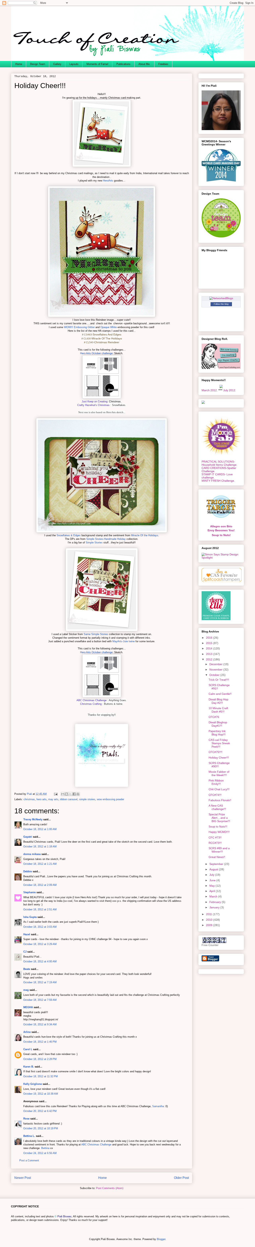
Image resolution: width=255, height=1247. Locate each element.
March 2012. (210, 390)
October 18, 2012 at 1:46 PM (40, 1041)
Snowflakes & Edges (69, 535)
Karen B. (28, 1066)
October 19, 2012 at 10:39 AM (40, 1093)
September (216, 864)
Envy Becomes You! (221, 530)
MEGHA (28, 1007)
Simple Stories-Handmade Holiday (106, 538)
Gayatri (27, 836)
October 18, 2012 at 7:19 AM (40, 982)
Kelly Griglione (32, 1083)
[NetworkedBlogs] (221, 298)
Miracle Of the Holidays (144, 535)
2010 (209, 919)
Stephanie (29, 892)
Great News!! (217, 857)
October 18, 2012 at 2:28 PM (40, 1059)
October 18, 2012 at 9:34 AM (40, 1024)
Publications (123, 64)
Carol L (27, 1049)
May (212, 885)
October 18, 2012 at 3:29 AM (40, 944)
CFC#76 (214, 717)
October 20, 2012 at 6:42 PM (40, 1111)
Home (18, 64)
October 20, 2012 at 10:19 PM (40, 1128)
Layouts (73, 64)
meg (26, 989)
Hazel (26, 934)
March (213, 896)
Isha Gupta (30, 917)
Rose (26, 1118)
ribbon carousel (68, 799)
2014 (209, 648)
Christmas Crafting (91, 703)
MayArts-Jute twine (123, 641)
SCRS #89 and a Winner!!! (219, 850)
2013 (209, 654)
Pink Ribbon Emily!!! (216, 782)
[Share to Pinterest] (78, 794)
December (216, 664)
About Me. (144, 64)
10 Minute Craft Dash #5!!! (218, 710)
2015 (209, 643)
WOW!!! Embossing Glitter (79, 327)
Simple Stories (94, 542)
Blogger (161, 1239)
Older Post (181, 1177)
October (214, 674)
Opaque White (108, 327)
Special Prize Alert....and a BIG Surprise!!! (219, 818)
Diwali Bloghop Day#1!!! (218, 724)
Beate (26, 969)
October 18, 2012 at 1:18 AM (40, 846)
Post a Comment (29, 1160)
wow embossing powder (110, 799)
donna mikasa (32, 854)
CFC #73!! (215, 837)
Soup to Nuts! (221, 535)
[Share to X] (70, 794)
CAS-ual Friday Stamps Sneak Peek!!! (219, 743)
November (216, 669)
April (212, 891)
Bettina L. (29, 1135)
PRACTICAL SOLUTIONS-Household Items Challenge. (219, 463)
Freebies (163, 64)
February (215, 902)
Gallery (57, 64)
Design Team (37, 64)
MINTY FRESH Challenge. (218, 480)
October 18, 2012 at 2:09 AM (40, 884)
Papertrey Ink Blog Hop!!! (217, 732)
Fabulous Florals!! (220, 800)
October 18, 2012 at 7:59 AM (40, 999)
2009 (209, 925)
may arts (53, 799)
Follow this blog (221, 304)
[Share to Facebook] (74, 794)
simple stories (87, 799)
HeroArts (108, 180)
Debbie (27, 871)
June (212, 880)
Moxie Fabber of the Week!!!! (219, 773)
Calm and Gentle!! (220, 693)
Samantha (158, 1106)
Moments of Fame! (97, 64)
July (212, 874)
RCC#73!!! (215, 842)
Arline (27, 1031)
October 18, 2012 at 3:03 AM (40, 926)
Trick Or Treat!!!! (219, 679)
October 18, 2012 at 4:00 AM (40, 961)
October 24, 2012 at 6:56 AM (40, 1153)
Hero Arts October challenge (96, 353)
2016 (209, 637)
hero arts (41, 799)
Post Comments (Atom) (109, 1188)
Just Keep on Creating (94, 401)
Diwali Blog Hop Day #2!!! (218, 701)
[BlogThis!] (67, 794)
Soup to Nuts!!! (218, 826)
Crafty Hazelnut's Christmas (93, 405)
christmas (29, 799)
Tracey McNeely (32, 819)
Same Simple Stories (96, 634)
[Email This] (63, 794)
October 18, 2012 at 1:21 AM (40, 863)
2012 (209, 659)
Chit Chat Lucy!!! (219, 789)
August (214, 869)
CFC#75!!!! (215, 752)
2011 (209, 914)
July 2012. (229, 390)
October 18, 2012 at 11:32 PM (40, 1076)
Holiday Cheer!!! (219, 757)
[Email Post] (55, 793)
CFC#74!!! (215, 794)
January (214, 907)
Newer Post (22, 1177)
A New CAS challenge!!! (217, 807)
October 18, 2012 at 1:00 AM (40, 829)
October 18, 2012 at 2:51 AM (40, 909)
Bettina (45, 1148)
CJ (24, 951)
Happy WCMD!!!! (219, 831)
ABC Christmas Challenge (91, 700)
